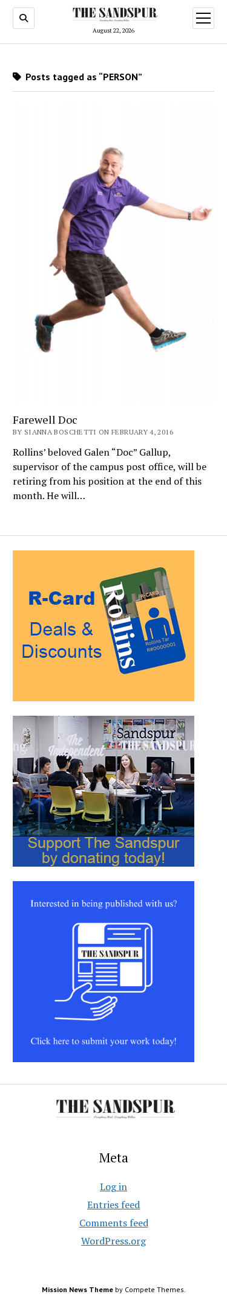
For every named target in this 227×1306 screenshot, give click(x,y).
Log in (113, 1186)
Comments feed (113, 1222)
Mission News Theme (77, 1289)
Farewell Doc (45, 419)
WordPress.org (113, 1240)
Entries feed (113, 1204)
